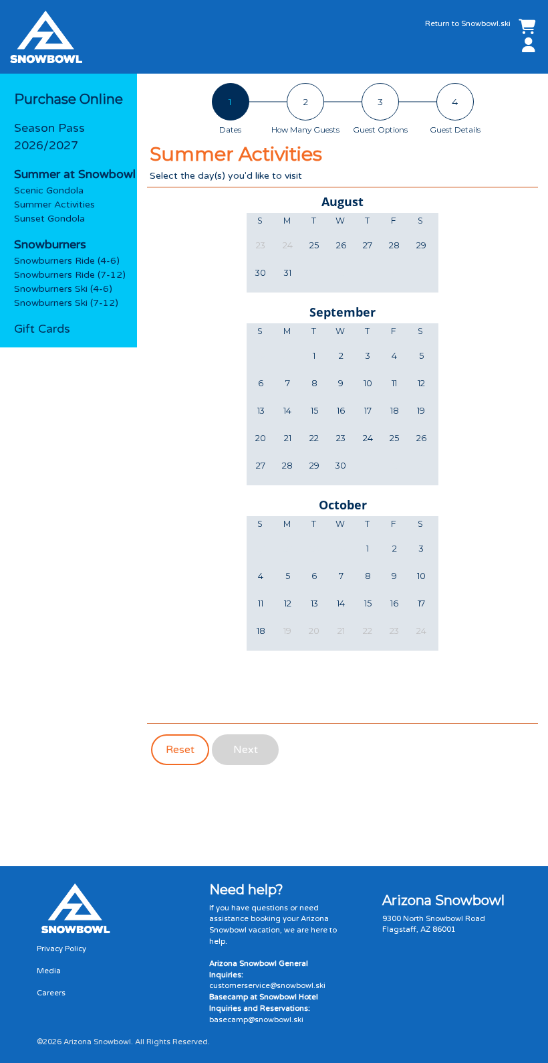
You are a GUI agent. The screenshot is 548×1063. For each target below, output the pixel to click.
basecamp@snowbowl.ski (256, 1019)
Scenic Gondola (49, 190)
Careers (51, 993)
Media (49, 971)
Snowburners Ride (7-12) (70, 274)
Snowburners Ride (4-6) (67, 260)
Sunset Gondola (49, 218)
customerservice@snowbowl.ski (267, 985)
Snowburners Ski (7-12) (66, 303)
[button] (526, 46)
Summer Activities (54, 204)
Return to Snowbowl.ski (468, 23)
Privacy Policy (61, 949)
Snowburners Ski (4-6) (63, 289)
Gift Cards (42, 329)
